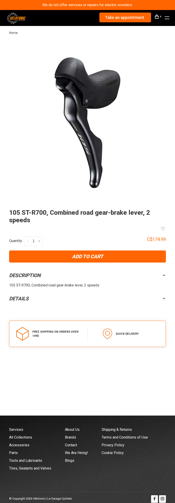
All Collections (20, 437)
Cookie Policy (113, 453)
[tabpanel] (87, 122)
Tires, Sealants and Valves (30, 468)
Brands (70, 437)
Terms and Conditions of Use (125, 437)
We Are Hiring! (76, 453)
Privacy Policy (113, 445)
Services (16, 429)
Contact (71, 445)
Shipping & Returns (117, 429)
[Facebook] (154, 499)
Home (13, 33)
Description (25, 275)
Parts (13, 453)
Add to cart (87, 256)
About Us (72, 429)
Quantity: (16, 241)
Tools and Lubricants (25, 460)
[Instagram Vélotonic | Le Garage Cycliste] (162, 499)
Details (19, 298)
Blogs (69, 460)
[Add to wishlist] (163, 229)
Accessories (19, 445)
